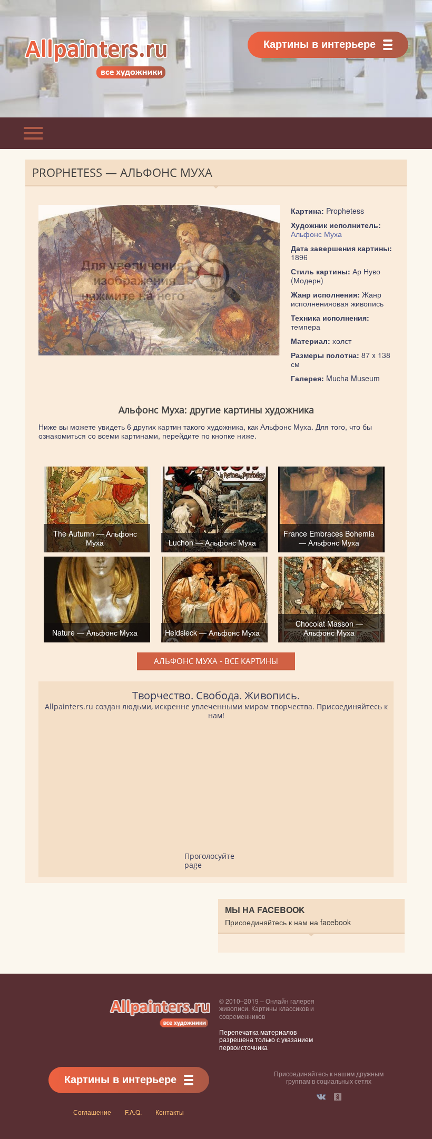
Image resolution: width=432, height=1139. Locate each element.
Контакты (169, 1111)
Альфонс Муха (316, 234)
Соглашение (92, 1111)
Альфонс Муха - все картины (216, 661)
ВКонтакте (321, 1097)
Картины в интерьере (319, 43)
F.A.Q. (133, 1111)
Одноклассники (337, 1097)
